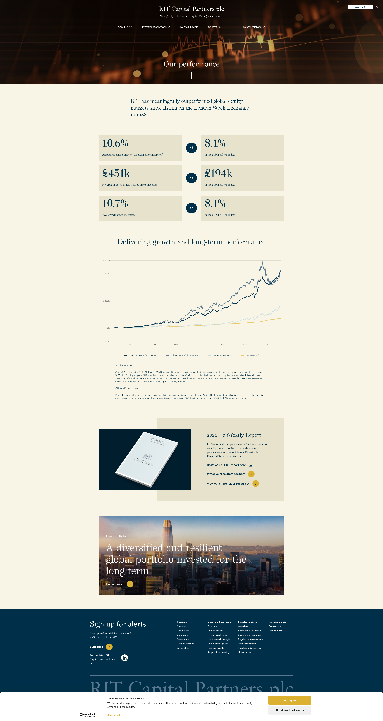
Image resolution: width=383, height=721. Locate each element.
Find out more (115, 584)
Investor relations (252, 26)
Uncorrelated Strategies (219, 639)
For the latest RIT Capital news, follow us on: (103, 659)
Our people (182, 635)
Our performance (185, 643)
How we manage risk (218, 643)
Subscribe (96, 646)
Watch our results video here (226, 474)
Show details (114, 715)
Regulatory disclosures (249, 648)
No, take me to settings (288, 710)
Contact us (214, 26)
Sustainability (183, 648)
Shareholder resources (249, 635)
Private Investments (217, 635)
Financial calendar (247, 643)
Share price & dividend (249, 630)
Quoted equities (216, 630)
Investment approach (154, 26)
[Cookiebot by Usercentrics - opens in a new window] (88, 715)
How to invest (245, 652)
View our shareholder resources (228, 483)
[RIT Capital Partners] (191, 9)
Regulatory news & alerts (250, 639)
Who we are (183, 630)
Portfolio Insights (216, 648)
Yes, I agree (290, 700)
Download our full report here (226, 465)
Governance (183, 639)
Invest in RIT (360, 7)
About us (123, 26)
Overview (182, 626)
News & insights (189, 26)
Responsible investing (218, 652)
